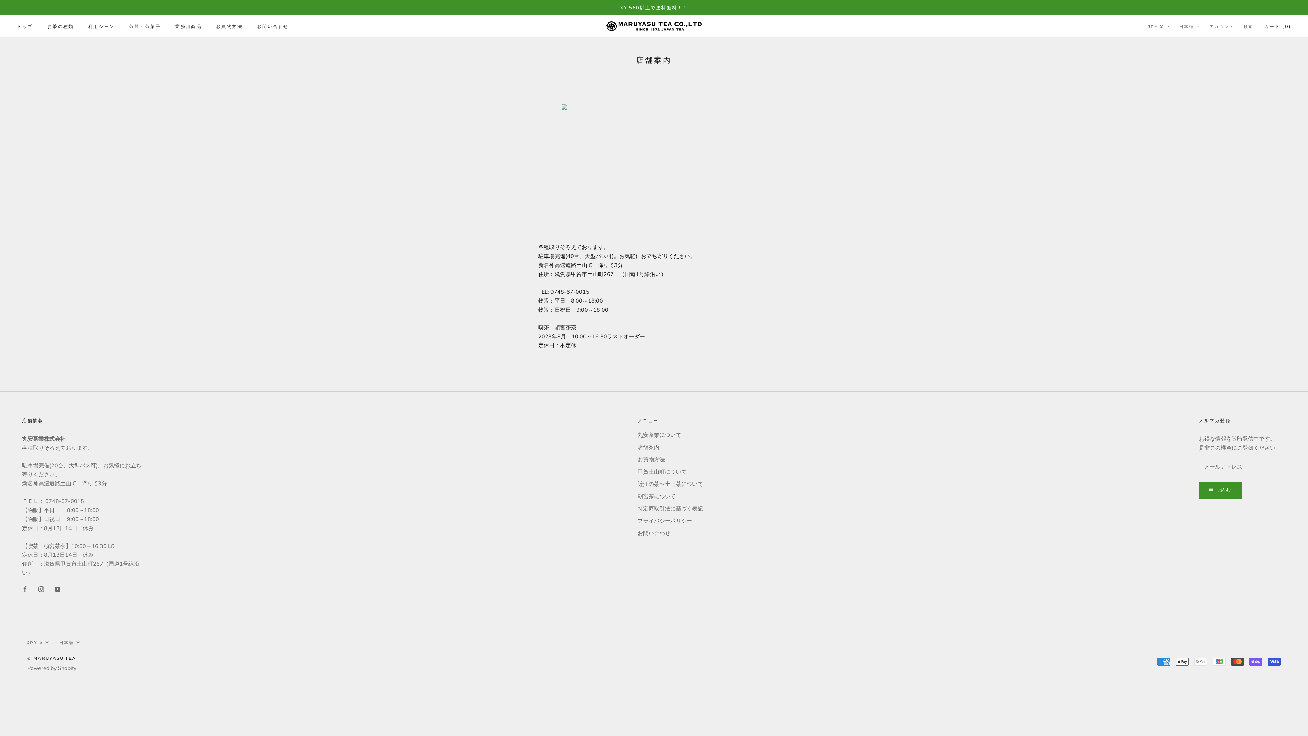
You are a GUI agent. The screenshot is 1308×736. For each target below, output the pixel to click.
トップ (25, 26)
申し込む (1220, 490)
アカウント (1222, 26)
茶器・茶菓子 (145, 26)
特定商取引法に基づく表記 (670, 508)
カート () (1277, 26)
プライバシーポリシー (665, 521)
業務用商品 (188, 26)
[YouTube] (57, 588)
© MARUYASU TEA (51, 658)
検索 (1249, 26)
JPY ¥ (1156, 26)
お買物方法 (229, 26)
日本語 (1186, 26)
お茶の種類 (60, 26)
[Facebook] (25, 588)
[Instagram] (41, 588)
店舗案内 (648, 447)
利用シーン (101, 26)
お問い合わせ (273, 26)
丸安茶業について (659, 435)
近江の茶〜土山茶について (670, 484)
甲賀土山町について (662, 472)
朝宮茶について (657, 496)
